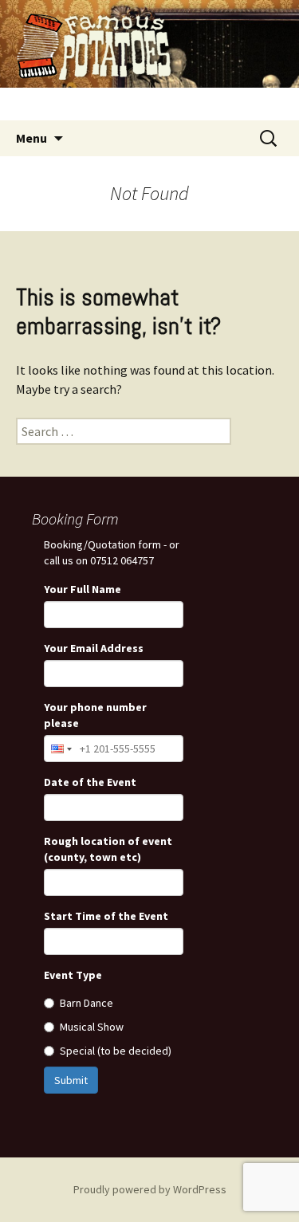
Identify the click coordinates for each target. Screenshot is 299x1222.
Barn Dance (86, 1003)
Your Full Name (82, 589)
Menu (31, 138)
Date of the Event (90, 782)
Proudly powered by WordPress (149, 1189)
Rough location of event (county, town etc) (108, 849)
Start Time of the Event (106, 916)
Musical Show (92, 1027)
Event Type (73, 975)
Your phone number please (95, 715)
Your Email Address (94, 648)
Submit (71, 1080)
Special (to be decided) (115, 1050)
